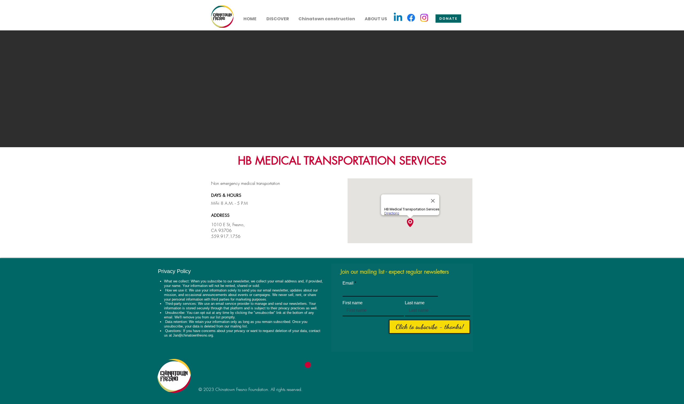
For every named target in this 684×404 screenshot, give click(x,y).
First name (353, 303)
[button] (277, 16)
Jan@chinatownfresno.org (193, 335)
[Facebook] (411, 18)
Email (348, 283)
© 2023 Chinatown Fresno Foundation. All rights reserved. (250, 389)
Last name (415, 303)
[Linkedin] (398, 18)
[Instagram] (424, 18)
